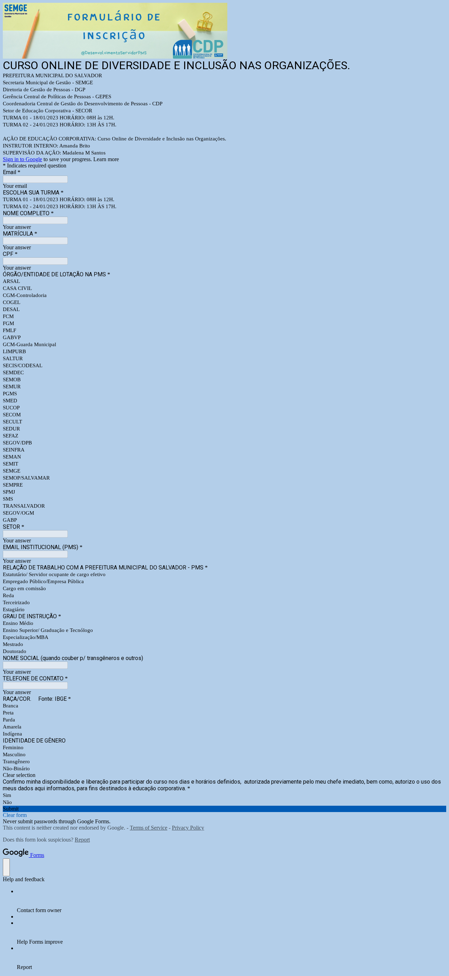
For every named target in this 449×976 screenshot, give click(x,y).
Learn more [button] (106, 159)
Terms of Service (148, 828)
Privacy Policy (188, 828)
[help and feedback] (6, 867)
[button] (224, 775)
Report (82, 840)
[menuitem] (231, 901)
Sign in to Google (22, 159)
